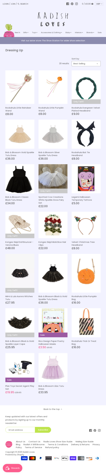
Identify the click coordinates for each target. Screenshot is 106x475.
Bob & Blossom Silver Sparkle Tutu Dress (49, 154)
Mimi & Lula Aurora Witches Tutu (19, 298)
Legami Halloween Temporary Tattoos (82, 198)
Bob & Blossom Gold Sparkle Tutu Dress (19, 154)
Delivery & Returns (80, 444)
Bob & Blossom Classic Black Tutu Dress (17, 198)
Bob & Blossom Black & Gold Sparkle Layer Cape (19, 342)
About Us (20, 441)
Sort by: (75, 59)
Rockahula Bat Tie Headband (81, 154)
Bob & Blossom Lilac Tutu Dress (51, 387)
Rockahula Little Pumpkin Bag (84, 298)
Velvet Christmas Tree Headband (83, 243)
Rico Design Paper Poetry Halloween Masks (51, 342)
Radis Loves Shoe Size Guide (57, 441)
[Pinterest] (72, 3)
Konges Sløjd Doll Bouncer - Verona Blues (19, 243)
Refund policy (52, 447)
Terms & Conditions (58, 444)
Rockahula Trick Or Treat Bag (84, 342)
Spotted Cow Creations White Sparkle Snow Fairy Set (51, 200)
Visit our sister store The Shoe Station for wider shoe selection (53, 40)
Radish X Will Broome (34, 444)
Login (6, 3)
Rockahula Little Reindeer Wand (18, 109)
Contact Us (34, 441)
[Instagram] (76, 3)
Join (13, 3)
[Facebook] (67, 3)
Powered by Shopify (14, 454)
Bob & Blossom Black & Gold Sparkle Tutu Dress (53, 298)
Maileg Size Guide (85, 441)
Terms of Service (33, 447)
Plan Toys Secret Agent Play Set (19, 387)
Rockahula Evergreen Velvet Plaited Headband (86, 109)
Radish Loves (29, 452)
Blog (18, 444)
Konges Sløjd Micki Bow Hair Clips (52, 243)
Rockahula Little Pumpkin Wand (51, 109)
